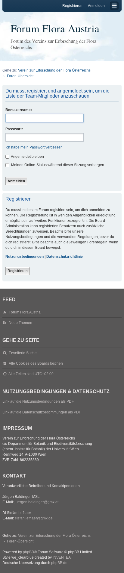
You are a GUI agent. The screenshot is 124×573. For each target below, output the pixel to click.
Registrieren (18, 271)
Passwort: (14, 129)
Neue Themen (20, 323)
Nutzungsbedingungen (24, 256)
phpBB (28, 552)
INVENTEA (62, 557)
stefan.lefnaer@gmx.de (34, 518)
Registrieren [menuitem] (72, 6)
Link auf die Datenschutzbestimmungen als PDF (41, 412)
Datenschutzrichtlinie (64, 256)
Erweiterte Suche (23, 353)
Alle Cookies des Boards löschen (36, 363)
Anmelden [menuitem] (96, 6)
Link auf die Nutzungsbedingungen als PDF (38, 401)
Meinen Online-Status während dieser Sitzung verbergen (57, 165)
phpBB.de (59, 563)
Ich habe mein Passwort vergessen (34, 147)
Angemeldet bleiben (27, 156)
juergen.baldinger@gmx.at (36, 502)
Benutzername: (18, 110)
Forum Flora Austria (55, 28)
